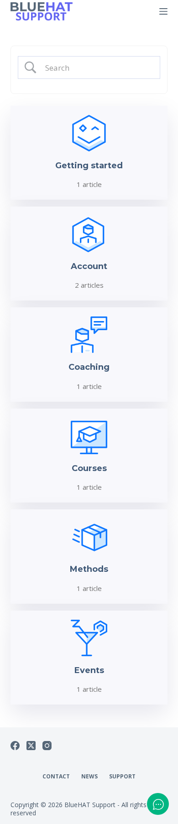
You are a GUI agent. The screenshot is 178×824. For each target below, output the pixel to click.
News (89, 776)
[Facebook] (15, 745)
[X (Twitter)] (31, 745)
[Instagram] (47, 745)
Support (122, 776)
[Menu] (163, 11)
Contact (56, 776)
